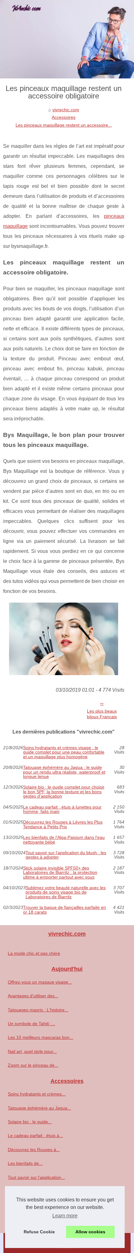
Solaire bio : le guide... (30, 1121)
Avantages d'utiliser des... (33, 995)
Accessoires (63, 117)
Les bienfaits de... (25, 1163)
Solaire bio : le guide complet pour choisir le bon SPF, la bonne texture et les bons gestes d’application (63, 791)
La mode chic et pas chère (34, 953)
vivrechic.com (65, 109)
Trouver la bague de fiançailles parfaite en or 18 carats (64, 909)
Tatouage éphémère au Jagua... (39, 1107)
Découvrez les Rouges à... (34, 1149)
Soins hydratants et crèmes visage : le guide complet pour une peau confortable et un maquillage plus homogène (63, 752)
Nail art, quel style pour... (32, 1051)
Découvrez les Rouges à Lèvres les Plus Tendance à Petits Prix (63, 824)
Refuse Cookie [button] (39, 1231)
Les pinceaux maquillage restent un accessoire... (64, 125)
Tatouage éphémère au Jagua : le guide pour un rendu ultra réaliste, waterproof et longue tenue (64, 772)
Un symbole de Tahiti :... (31, 1023)
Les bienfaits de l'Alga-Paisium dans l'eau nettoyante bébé (64, 839)
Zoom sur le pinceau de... (33, 1065)
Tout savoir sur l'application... (36, 1177)
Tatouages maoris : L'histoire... (38, 1009)
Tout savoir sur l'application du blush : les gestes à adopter (66, 855)
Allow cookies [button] (90, 1231)
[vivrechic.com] (67, 39)
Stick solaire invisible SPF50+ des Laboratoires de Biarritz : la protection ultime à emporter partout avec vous (60, 872)
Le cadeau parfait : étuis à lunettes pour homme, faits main (62, 809)
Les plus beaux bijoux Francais (102, 714)
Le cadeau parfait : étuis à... (35, 1135)
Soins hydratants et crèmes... (36, 1093)
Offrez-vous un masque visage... (40, 982)
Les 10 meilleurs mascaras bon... (40, 1037)
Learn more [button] (65, 1215)
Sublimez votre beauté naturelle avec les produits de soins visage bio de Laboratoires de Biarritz (66, 892)
